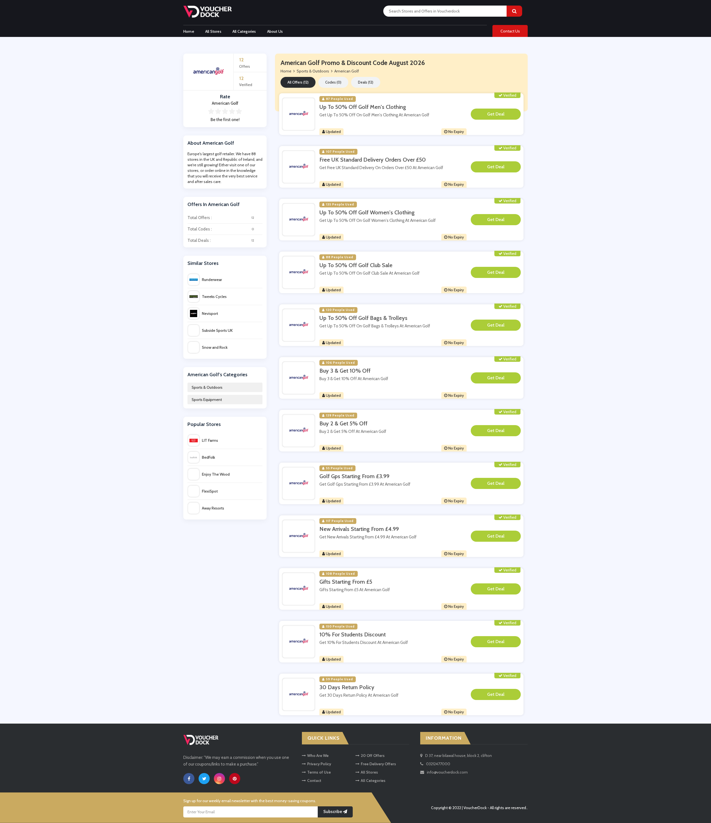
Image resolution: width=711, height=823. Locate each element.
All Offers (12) (298, 82)
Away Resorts (213, 508)
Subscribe (333, 811)
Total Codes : (220, 229)
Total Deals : (220, 240)
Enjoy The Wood (216, 474)
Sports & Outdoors (207, 387)
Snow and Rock (214, 347)
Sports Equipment (207, 399)
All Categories (244, 31)
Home (188, 31)
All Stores (213, 31)
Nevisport (210, 313)
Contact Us (510, 31)
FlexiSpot (210, 491)
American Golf (346, 71)
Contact (314, 780)
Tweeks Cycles (214, 296)
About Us (275, 31)
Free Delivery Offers (378, 763)
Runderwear (212, 279)
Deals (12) (365, 82)
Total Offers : (220, 217)
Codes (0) (333, 82)
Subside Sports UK (217, 330)
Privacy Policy (319, 763)
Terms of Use (319, 772)
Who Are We (318, 755)
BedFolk (208, 457)
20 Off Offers (373, 755)
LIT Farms (210, 440)
